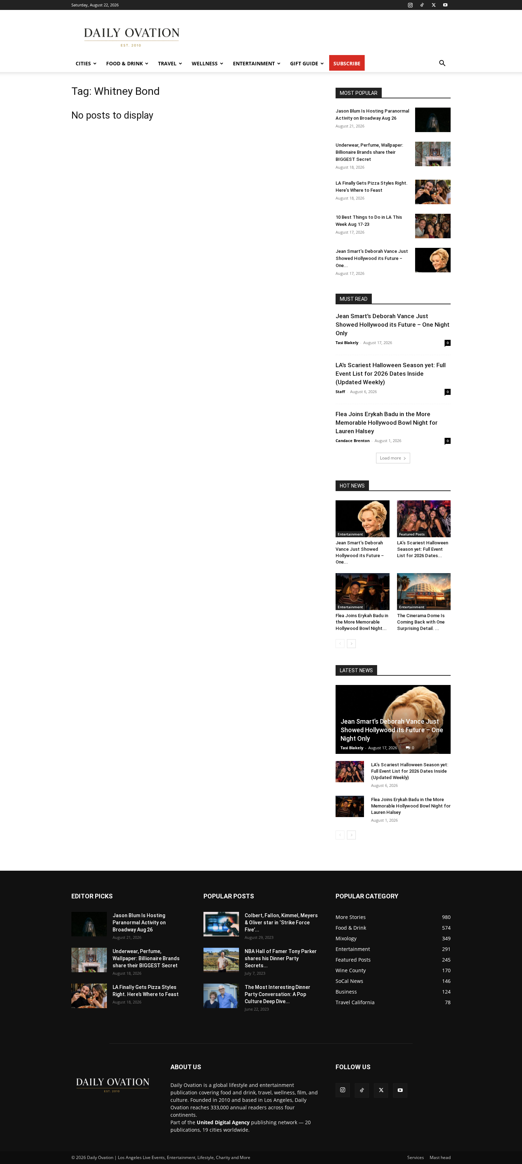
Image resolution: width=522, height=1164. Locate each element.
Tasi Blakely (347, 342)
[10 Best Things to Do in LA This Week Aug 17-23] (433, 226)
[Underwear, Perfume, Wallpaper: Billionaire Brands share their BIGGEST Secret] (433, 154)
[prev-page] (340, 643)
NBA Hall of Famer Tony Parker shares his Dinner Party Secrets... (281, 958)
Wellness (205, 63)
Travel (167, 63)
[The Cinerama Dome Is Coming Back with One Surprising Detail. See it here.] (424, 591)
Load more (390, 458)
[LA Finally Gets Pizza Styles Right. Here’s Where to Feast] (433, 192)
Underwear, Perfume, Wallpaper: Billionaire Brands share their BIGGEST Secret (369, 152)
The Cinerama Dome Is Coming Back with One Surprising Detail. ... (421, 622)
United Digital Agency (223, 1122)
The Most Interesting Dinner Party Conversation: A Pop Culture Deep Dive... (277, 994)
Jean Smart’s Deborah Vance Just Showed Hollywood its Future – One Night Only (393, 324)
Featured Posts (412, 534)
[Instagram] (410, 5)
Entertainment (254, 63)
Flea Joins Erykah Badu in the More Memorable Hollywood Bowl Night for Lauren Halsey (386, 422)
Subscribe (346, 63)
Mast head (440, 1157)
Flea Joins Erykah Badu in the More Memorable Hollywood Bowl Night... (362, 622)
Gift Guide (304, 63)
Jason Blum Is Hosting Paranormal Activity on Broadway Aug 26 (139, 922)
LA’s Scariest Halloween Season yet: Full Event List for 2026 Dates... (422, 549)
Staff (340, 391)
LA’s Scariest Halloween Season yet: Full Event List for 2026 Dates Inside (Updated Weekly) (391, 373)
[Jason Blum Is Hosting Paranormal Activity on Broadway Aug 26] (433, 120)
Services (415, 1157)
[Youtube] (445, 5)
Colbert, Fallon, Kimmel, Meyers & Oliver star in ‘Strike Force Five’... (281, 922)
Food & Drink (124, 63)
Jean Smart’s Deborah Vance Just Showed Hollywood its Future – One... (372, 258)
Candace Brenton (353, 440)
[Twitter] (433, 5)
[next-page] (351, 643)
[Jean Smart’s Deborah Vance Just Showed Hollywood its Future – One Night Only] (433, 260)
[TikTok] (422, 5)
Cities (83, 63)
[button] (442, 64)
